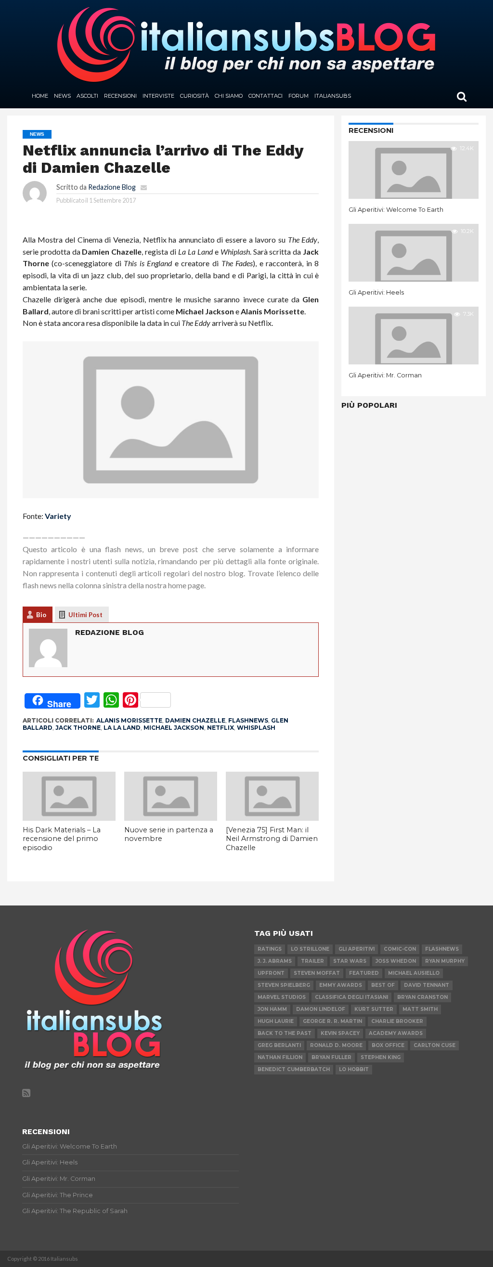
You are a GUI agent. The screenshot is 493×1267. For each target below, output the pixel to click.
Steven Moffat (317, 973)
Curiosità (194, 95)
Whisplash (256, 727)
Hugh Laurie (276, 1021)
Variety (58, 515)
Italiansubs (332, 95)
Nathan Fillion (280, 1057)
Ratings (270, 949)
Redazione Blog (112, 187)
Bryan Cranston (422, 997)
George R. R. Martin (332, 1021)
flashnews (248, 720)
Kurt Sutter (373, 1009)
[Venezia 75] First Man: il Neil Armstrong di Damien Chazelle (272, 839)
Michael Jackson (173, 727)
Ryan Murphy (445, 961)
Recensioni (120, 95)
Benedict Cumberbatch (294, 1069)
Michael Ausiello (414, 973)
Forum (298, 95)
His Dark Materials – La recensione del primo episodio (62, 839)
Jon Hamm (272, 1009)
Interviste (158, 95)
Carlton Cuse (434, 1045)
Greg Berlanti (279, 1045)
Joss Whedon (396, 961)
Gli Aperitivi (356, 949)
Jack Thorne (78, 727)
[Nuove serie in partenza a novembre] (170, 817)
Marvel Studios (282, 997)
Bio (41, 615)
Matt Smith (420, 1009)
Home (40, 95)
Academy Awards (396, 1033)
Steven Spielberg (284, 985)
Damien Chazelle (195, 720)
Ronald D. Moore (336, 1045)
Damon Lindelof (320, 1009)
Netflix (220, 727)
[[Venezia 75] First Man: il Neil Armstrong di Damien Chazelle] (272, 817)
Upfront (271, 973)
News (62, 95)
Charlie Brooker (397, 1021)
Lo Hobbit (354, 1069)
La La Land (122, 727)
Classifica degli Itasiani (351, 997)
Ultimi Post (85, 615)
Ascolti (87, 95)
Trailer (312, 961)
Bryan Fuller (331, 1057)
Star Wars (349, 961)
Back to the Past (284, 1033)
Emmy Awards (340, 985)
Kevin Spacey (340, 1033)
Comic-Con (400, 949)
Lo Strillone (310, 949)
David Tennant (426, 985)
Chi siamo (229, 95)
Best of (383, 985)
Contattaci (265, 95)
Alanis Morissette (129, 720)
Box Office (388, 1045)
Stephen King (381, 1057)
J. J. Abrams (275, 961)
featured (364, 973)
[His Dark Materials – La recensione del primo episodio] (69, 817)
